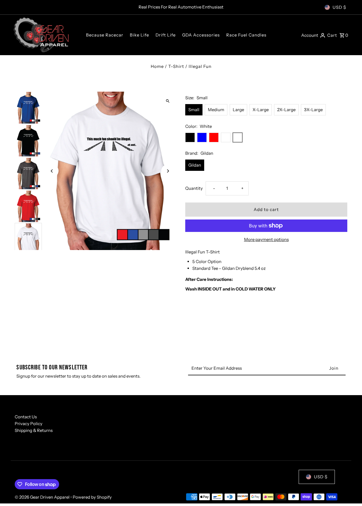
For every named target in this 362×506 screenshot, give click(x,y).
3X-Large (313, 109)
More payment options (266, 239)
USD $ (339, 7)
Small (193, 109)
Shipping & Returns (34, 430)
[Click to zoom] (167, 100)
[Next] (167, 171)
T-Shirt (176, 66)
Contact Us (26, 416)
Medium (216, 109)
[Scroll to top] (350, 491)
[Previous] (52, 171)
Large (238, 109)
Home (157, 66)
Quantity (194, 188)
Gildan (194, 165)
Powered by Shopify (92, 497)
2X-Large (286, 109)
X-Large (261, 109)
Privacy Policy (28, 423)
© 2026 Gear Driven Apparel (42, 497)
